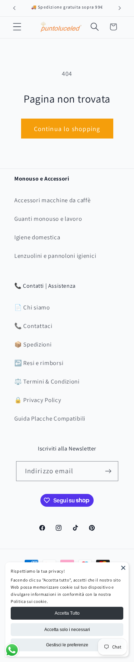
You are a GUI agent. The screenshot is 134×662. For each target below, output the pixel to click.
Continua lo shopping (67, 129)
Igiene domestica (37, 237)
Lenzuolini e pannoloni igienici (55, 256)
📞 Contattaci (33, 326)
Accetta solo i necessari (67, 629)
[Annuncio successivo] (120, 8)
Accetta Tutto (67, 613)
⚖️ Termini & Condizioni (47, 381)
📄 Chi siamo (32, 307)
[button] (17, 26)
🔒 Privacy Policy (37, 400)
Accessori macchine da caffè (52, 200)
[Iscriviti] (108, 471)
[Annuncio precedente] (14, 8)
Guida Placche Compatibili (49, 418)
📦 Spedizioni (33, 344)
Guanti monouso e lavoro (48, 219)
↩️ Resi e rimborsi (38, 363)
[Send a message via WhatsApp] (12, 650)
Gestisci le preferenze (67, 644)
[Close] (123, 567)
